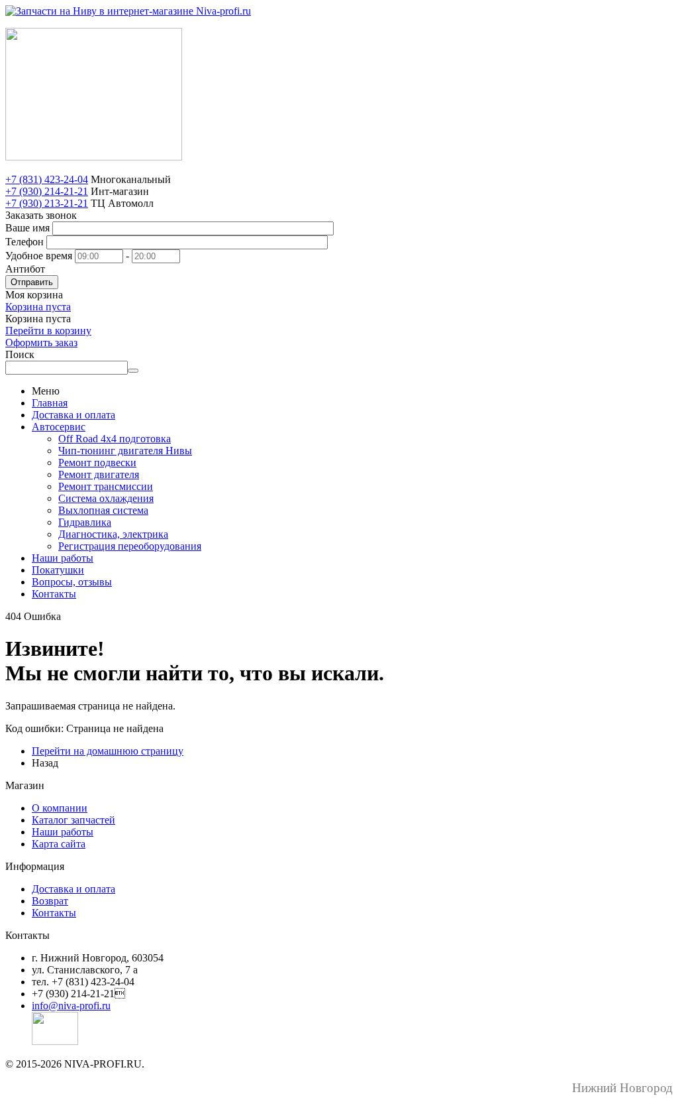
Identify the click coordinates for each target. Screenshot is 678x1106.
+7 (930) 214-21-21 (46, 191)
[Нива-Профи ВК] (55, 1041)
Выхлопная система (103, 510)
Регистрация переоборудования (129, 546)
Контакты (54, 593)
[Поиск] (133, 371)
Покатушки (58, 570)
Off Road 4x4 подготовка (114, 438)
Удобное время (38, 255)
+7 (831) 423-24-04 (46, 179)
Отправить (32, 282)
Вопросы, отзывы (72, 581)
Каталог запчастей (73, 820)
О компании (59, 808)
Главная (50, 402)
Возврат (50, 900)
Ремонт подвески (97, 462)
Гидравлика (84, 522)
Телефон (24, 241)
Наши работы (62, 558)
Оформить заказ (41, 342)
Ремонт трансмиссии (105, 486)
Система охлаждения (106, 498)
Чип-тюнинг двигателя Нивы (125, 450)
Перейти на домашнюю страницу (107, 751)
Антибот (25, 269)
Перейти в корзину (48, 330)
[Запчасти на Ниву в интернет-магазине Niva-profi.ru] (128, 11)
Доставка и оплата (73, 414)
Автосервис (58, 426)
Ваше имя (27, 227)
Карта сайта (58, 843)
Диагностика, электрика (113, 534)
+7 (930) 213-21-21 (46, 203)
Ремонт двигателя (98, 474)
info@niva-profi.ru (71, 1005)
